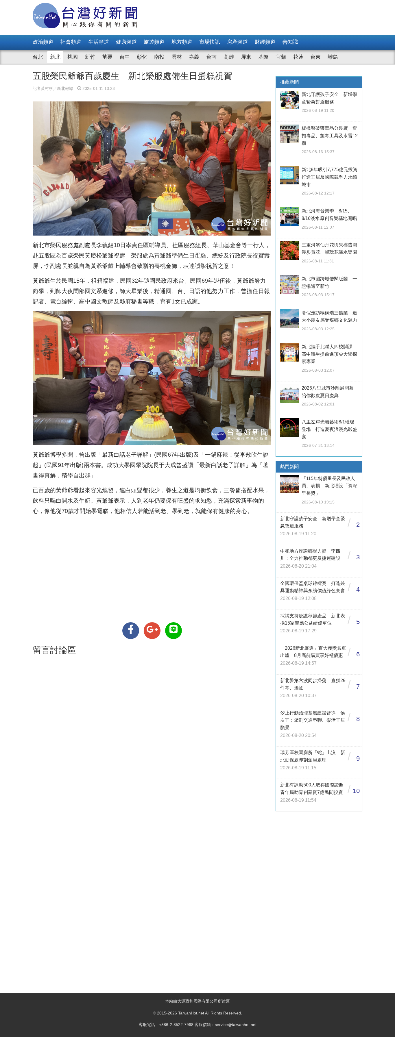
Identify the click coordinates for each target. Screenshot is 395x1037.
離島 (333, 57)
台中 (124, 57)
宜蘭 (281, 57)
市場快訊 (209, 42)
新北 (55, 57)
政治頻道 (43, 42)
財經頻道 (265, 42)
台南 (211, 57)
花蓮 (298, 57)
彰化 (142, 57)
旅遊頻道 (154, 42)
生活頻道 (98, 42)
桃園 (72, 57)
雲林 (176, 57)
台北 (38, 57)
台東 (315, 57)
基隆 (263, 57)
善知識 (290, 42)
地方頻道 (181, 42)
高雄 (229, 57)
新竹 (90, 57)
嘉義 (194, 57)
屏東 (246, 57)
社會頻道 (70, 42)
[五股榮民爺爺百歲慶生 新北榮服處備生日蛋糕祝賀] (130, 630)
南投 (159, 57)
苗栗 (107, 57)
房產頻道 (237, 42)
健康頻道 (126, 42)
